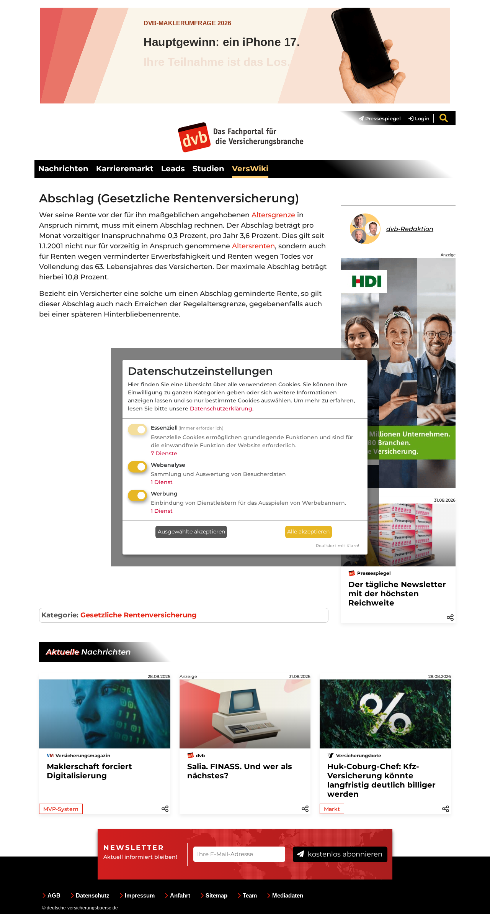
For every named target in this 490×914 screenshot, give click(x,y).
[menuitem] (376, 118)
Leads (173, 168)
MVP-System (60, 809)
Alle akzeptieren (308, 531)
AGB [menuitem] (53, 895)
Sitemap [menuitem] (216, 895)
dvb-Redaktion (409, 229)
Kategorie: (59, 615)
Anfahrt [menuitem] (180, 895)
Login (421, 118)
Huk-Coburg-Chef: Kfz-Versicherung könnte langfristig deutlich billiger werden (381, 780)
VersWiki (250, 168)
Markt (332, 809)
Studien (208, 168)
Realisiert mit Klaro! (337, 545)
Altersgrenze (273, 215)
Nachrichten (63, 168)
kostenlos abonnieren (344, 854)
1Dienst (162, 482)
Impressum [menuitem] (140, 895)
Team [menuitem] (250, 895)
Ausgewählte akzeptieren (191, 531)
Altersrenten (253, 246)
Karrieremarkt (125, 168)
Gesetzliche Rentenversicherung (138, 615)
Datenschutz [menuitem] (92, 895)
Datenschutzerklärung (221, 408)
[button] (450, 617)
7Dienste (164, 453)
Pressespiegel (382, 118)
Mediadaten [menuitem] (287, 895)
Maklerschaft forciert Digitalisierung (89, 771)
